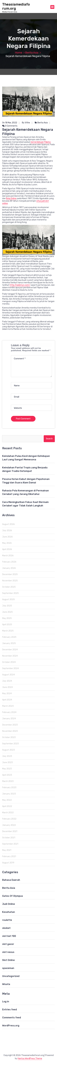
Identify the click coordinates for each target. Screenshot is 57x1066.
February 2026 (9, 562)
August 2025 (8, 599)
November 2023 (10, 731)
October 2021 (8, 837)
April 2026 (7, 549)
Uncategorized (10, 976)
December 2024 (10, 649)
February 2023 (9, 787)
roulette (7, 920)
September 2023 (10, 743)
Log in (5, 1001)
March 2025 (8, 631)
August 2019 (8, 862)
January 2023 (9, 794)
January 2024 (9, 718)
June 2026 (7, 537)
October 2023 (9, 737)
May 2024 (7, 693)
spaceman (8, 968)
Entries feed (9, 1009)
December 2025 (10, 574)
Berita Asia (31, 52)
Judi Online (8, 904)
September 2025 (10, 593)
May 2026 (7, 543)
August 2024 (8, 674)
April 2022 (7, 806)
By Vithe (26, 122)
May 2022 (7, 800)
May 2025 (7, 618)
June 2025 (7, 612)
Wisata (6, 984)
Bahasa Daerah (11, 880)
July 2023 (7, 756)
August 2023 (8, 750)
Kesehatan (8, 912)
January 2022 (9, 825)
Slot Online (8, 960)
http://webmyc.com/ (20, 285)
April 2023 (7, 775)
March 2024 (8, 706)
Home (18, 52)
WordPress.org (10, 1025)
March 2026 (8, 555)
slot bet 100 (9, 936)
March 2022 (8, 812)
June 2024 (7, 687)
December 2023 (10, 725)
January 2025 (9, 643)
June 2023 (7, 762)
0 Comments (11, 126)
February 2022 (9, 819)
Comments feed (11, 1017)
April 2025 (7, 624)
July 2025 (7, 605)
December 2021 (9, 831)
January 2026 (9, 568)
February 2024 (9, 712)
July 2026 (7, 530)
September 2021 (10, 844)
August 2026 (8, 524)
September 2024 (10, 668)
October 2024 (9, 662)
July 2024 (7, 681)
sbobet (6, 928)
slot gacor (8, 944)
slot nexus (8, 952)
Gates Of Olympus (12, 896)
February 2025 (9, 637)
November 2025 (10, 580)
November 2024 (10, 656)
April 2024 (7, 700)
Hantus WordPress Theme (30, 1058)
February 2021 (9, 856)
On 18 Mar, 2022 (9, 122)
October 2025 (9, 587)
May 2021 (6, 850)
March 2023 (8, 781)
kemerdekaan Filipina (41, 142)
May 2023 (7, 768)
